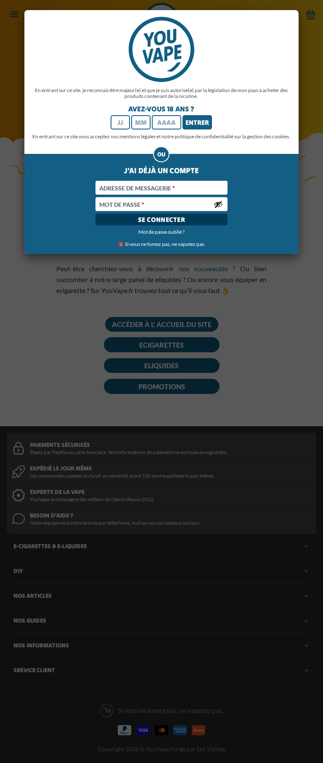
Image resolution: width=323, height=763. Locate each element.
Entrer (197, 122)
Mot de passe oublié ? (161, 232)
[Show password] (218, 204)
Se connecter (161, 219)
